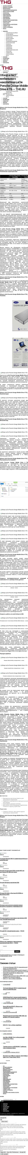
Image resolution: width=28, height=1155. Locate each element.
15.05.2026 (8, 1051)
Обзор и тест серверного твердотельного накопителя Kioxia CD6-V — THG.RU (11, 942)
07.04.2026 (5, 885)
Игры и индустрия (8, 11)
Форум (5, 61)
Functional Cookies (5, 1130)
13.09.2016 (5, 93)
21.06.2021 (5, 946)
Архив (1, 1099)
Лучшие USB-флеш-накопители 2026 (9, 882)
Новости (5, 59)
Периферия (6, 17)
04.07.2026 (8, 1001)
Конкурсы (6, 12)
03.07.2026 (8, 1020)
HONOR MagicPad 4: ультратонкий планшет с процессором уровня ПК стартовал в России (15, 970)
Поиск (1, 949)
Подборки (6, 58)
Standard (12, 1123)
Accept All (3, 1117)
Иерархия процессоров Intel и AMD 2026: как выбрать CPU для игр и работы (15, 976)
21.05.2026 (8, 1041)
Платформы (6, 18)
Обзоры (5, 31)
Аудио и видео (7, 5)
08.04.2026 (5, 875)
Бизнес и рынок (8, 7)
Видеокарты (6, 8)
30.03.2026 (5, 897)
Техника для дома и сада (12, 49)
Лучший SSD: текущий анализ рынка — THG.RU (12, 931)
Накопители (6, 14)
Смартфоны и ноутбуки (10, 24)
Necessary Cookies (5, 1123)
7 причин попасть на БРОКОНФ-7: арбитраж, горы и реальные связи (14, 1047)
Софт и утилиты (8, 27)
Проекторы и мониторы (10, 20)
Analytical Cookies (5, 1137)
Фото (4, 28)
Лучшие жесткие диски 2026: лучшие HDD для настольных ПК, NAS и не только (12, 871)
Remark (12, 1130)
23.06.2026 (8, 1028)
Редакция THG (6, 921)
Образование (7, 15)
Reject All (3, 1152)
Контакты (6, 62)
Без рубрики (6, 1068)
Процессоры (7, 21)
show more (4, 1121)
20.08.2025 (5, 922)
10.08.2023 (5, 934)
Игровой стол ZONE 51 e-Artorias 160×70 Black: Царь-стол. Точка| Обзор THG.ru (15, 1056)
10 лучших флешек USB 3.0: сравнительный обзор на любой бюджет (15, 968)
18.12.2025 (5, 909)
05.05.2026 (8, 1060)
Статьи (5, 56)
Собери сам (6, 25)
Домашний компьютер (10, 10)
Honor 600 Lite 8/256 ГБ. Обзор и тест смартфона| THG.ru (12, 1007)
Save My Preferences (12, 1152)
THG (4, 94)
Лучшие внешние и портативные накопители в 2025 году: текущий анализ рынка (13, 918)
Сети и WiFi (6, 22)
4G (3, 1066)
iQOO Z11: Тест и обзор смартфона (12, 978)
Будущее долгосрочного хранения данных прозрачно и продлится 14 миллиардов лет (11, 905)
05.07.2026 (5, 863)
